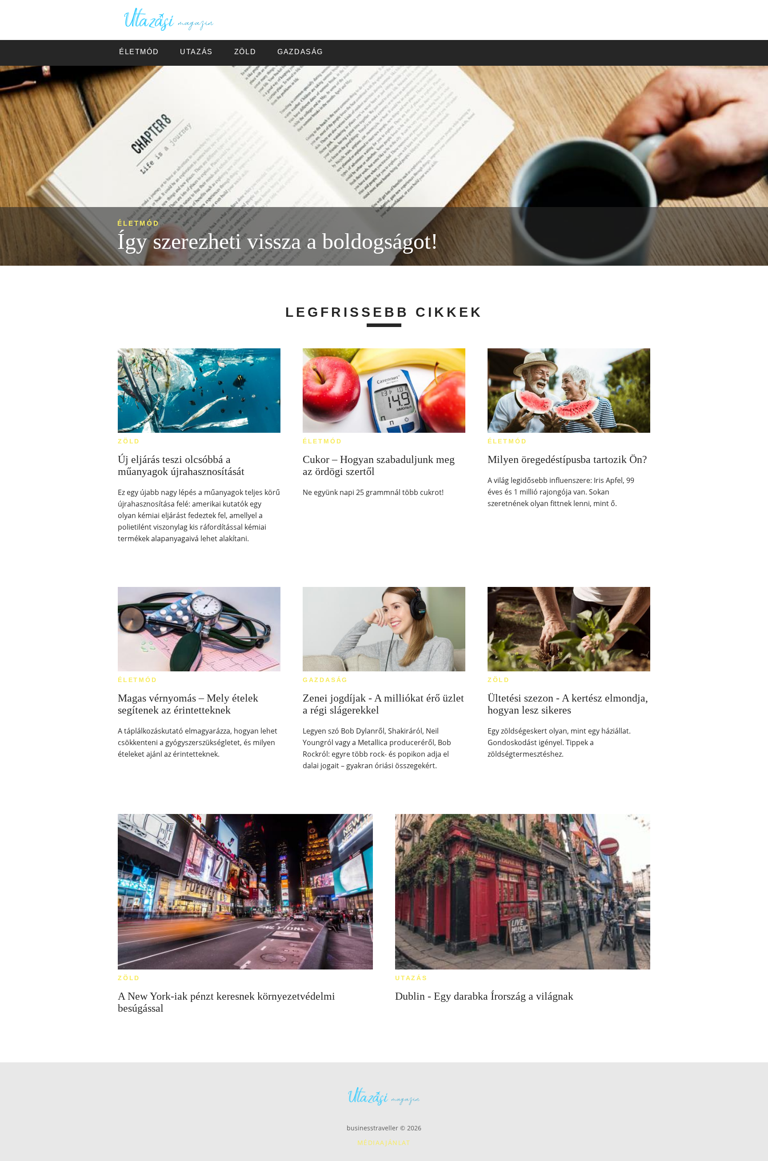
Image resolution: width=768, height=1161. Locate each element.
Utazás (411, 977)
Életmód (138, 223)
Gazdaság (325, 679)
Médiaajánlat (384, 1142)
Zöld (129, 441)
